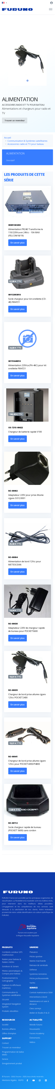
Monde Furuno (36, 1024)
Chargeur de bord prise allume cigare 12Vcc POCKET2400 (27, 696)
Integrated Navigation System (11, 1005)
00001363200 (14, 225)
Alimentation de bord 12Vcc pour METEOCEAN (24, 563)
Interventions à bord (38, 997)
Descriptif (10, 160)
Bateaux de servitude (39, 965)
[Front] (17, 9)
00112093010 (14, 294)
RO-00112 (12, 823)
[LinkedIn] (46, 1080)
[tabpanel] (27, 60)
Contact (5, 1043)
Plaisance (34, 952)
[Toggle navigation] (50, 9)
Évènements (35, 1038)
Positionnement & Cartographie (10, 979)
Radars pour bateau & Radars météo (11, 960)
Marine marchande (38, 961)
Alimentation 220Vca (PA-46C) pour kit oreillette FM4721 (27, 367)
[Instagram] (39, 1080)
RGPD (20, 1080)
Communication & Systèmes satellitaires (27, 140)
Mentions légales (9, 1080)
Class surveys (35, 1008)
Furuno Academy (37, 1033)
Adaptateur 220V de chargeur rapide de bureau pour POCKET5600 (26, 629)
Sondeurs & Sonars (10, 966)
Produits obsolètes (10, 1011)
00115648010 (14, 361)
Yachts (32, 982)
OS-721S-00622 (15, 427)
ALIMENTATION (15, 153)
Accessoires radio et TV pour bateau (25, 144)
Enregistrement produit (12, 1063)
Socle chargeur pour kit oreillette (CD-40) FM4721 (27, 300)
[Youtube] (33, 1080)
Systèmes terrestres (38, 974)
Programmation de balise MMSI (13, 1053)
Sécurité (5, 999)
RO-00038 (12, 623)
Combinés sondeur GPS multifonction (12, 953)
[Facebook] (27, 1080)
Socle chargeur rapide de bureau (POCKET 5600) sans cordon (24, 829)
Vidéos (32, 1042)
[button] (4, 3)
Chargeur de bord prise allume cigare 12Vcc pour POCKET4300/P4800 (27, 762)
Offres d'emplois (9, 1033)
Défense (33, 969)
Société (5, 1024)
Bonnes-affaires (9, 1029)
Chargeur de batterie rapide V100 (25, 431)
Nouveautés (35, 1029)
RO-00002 (12, 490)
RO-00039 (12, 690)
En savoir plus (18, 242)
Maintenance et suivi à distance (39, 1002)
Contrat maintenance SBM (41, 992)
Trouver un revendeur (15, 120)
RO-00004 (12, 557)
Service (5, 1059)
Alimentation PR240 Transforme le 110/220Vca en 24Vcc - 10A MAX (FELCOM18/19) (25, 232)
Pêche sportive (36, 956)
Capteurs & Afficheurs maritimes (11, 986)
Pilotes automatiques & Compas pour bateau (12, 972)
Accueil (7, 137)
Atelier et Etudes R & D (39, 1013)
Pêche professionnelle (39, 978)
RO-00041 (12, 756)
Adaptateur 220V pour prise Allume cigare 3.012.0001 (26, 497)
